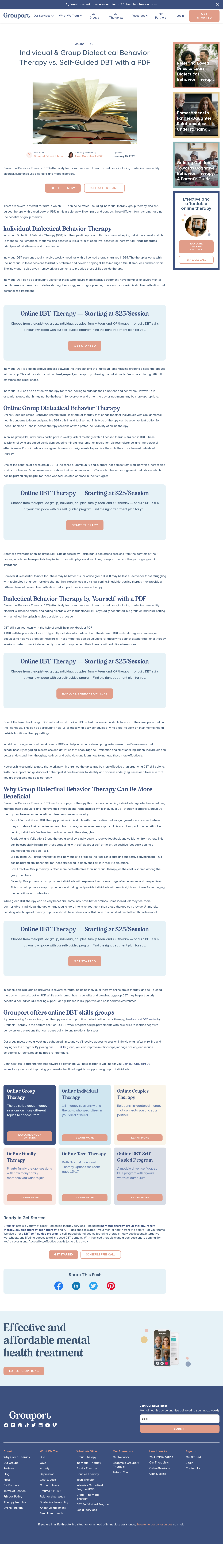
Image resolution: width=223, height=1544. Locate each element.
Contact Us (193, 1468)
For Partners (160, 15)
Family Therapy (86, 1468)
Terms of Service (14, 1491)
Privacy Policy (12, 1496)
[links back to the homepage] (30, 1417)
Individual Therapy (88, 1463)
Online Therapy (13, 1508)
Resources (138, 16)
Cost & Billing (157, 1474)
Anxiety (44, 1468)
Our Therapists (116, 15)
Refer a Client (121, 1472)
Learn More (85, 1137)
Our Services (42, 16)
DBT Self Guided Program (93, 1504)
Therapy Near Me (14, 1502)
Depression (47, 1474)
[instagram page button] (13, 1425)
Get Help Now (63, 188)
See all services (86, 1510)
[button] (42, 16)
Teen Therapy (85, 1480)
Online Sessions (159, 1468)
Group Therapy (86, 1457)
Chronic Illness (49, 1485)
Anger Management (53, 1508)
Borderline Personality (54, 1502)
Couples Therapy (87, 1474)
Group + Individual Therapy (88, 1496)
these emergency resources (154, 1524)
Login (180, 16)
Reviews (8, 1468)
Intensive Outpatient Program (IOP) (89, 1487)
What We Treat (69, 16)
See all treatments (52, 1513)
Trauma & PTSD (50, 1491)
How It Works (158, 1451)
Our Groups (94, 15)
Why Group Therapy (16, 1457)
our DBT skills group (61, 1047)
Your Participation (161, 1457)
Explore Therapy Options (84, 693)
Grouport (9, 1226)
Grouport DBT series (143, 1019)
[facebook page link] (6, 1425)
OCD (43, 1463)
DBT (42, 1457)
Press (6, 1480)
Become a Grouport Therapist (126, 1465)
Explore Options (24, 1371)
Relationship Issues (52, 1496)
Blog (6, 1474)
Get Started (204, 15)
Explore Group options (29, 1136)
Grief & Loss (48, 1480)
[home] (16, 16)
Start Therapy (85, 525)
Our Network (121, 1457)
